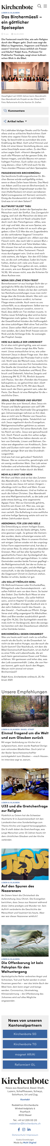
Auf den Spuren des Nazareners (17, 888)
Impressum (32, 1135)
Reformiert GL (25, 1064)
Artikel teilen (15, 121)
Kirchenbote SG (25, 1034)
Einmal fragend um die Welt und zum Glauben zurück (25, 735)
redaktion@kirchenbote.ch (25, 1123)
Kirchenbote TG (25, 1044)
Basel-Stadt (27, 729)
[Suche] (39, 6)
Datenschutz (18, 1135)
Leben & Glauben (10, 13)
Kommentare (16, 111)
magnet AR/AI (25, 1054)
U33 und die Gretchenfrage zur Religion (24, 808)
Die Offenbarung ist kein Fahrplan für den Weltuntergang (22, 967)
